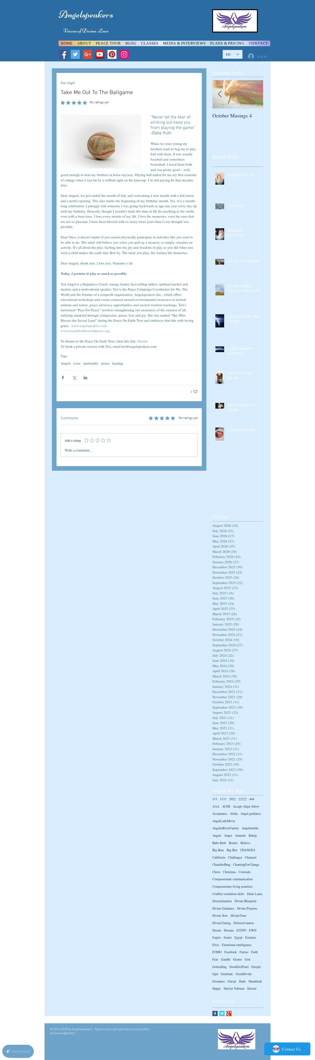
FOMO (217, 952)
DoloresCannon (244, 923)
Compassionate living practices (232, 886)
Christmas (229, 872)
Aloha (234, 813)
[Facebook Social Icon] (63, 54)
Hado (242, 981)
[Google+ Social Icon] (87, 54)
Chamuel (250, 857)
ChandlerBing (221, 864)
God (247, 959)
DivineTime (238, 915)
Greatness (218, 981)
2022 (232, 799)
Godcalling (219, 966)
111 (214, 799)
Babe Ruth (219, 843)
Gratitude (227, 974)
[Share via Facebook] (63, 377)
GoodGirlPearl (239, 966)
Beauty (233, 843)
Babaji (253, 835)
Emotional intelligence (236, 945)
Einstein (250, 937)
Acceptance (219, 813)
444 (251, 799)
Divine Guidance (223, 908)
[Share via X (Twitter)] (74, 377)
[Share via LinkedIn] (85, 377)
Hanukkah (255, 981)
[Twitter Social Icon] (75, 54)
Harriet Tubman (234, 988)
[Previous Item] (220, 94)
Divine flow (220, 915)
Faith (254, 952)
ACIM (226, 806)
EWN (252, 930)
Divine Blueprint (245, 901)
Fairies (244, 952)
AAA (215, 806)
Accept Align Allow (246, 806)
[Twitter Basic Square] (222, 1013)
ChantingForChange (246, 864)
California (218, 857)
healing (117, 363)
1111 (223, 799)
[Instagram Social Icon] (124, 54)
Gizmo (237, 959)
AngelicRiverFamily (225, 828)
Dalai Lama (254, 894)
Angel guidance (251, 813)
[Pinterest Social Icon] (111, 54)
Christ (216, 872)
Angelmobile (250, 828)
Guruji (232, 981)
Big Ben (232, 850)
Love (77, 363)
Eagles (216, 937)
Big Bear (218, 850)
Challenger (235, 857)
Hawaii (251, 988)
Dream (216, 930)
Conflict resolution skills (228, 894)
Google (256, 966)
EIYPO (241, 930)
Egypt (238, 937)
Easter (228, 937)
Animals (240, 835)
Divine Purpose (247, 908)
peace (105, 363)
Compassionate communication (232, 879)
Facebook (230, 952)
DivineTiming (221, 923)
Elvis (215, 945)
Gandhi (225, 959)
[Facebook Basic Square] (215, 1013)
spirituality (90, 363)
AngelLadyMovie (223, 821)
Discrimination (222, 901)
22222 (242, 799)
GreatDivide (244, 974)
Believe (245, 843)
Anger (228, 835)
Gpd (215, 974)
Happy (216, 988)
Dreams (229, 930)
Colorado (245, 872)
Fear (215, 959)
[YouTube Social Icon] (99, 54)
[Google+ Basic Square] (229, 1013)
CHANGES (247, 850)
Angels (66, 363)
